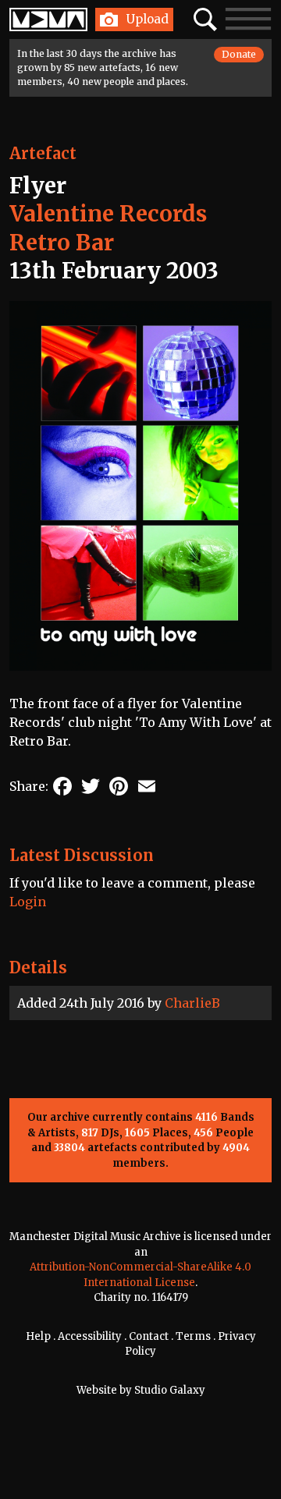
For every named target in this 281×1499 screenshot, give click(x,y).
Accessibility (90, 1336)
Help (38, 1336)
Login (27, 901)
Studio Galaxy (169, 1390)
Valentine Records (108, 214)
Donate (239, 54)
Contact (149, 1336)
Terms (193, 1336)
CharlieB (192, 1003)
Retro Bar (61, 243)
